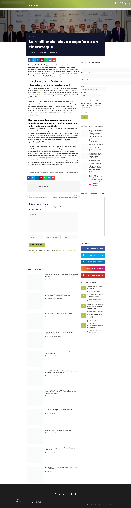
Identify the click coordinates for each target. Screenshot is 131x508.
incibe (51, 173)
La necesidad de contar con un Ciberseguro (58, 313)
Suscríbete (70, 488)
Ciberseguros (33, 6)
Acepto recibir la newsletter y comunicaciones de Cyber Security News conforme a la (92, 104)
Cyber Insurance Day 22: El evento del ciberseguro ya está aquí (61, 275)
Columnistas (92, 3)
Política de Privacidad (34, 488)
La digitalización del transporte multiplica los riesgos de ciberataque (61, 468)
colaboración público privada (39, 173)
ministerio (62, 173)
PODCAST (103, 3)
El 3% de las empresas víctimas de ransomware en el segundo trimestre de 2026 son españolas (61, 429)
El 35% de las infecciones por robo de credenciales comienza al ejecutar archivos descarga (95, 178)
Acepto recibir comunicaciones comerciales (91, 111)
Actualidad (32, 3)
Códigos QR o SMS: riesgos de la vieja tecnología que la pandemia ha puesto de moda (61, 371)
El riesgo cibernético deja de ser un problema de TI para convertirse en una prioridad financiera (95, 166)
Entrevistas (81, 3)
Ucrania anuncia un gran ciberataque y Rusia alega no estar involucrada (95, 316)
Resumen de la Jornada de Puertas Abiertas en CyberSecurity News (59, 333)
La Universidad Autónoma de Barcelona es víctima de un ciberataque (95, 325)
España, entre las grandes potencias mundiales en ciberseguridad (95, 306)
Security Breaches (41, 36)
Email (90, 291)
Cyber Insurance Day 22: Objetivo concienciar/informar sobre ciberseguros (57, 294)
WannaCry (39, 92)
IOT (56, 452)
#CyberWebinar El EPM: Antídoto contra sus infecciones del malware (58, 410)
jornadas (55, 173)
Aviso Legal (57, 488)
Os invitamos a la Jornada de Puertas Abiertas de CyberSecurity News (60, 352)
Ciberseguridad (50, 433)
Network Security (96, 291)
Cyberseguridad (59, 3)
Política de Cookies (46, 488)
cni (30, 173)
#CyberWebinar (51, 336)
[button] (129, 3)
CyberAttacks (58, 433)
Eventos (49, 278)
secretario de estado (72, 173)
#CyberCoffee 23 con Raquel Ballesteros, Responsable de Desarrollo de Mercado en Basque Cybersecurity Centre (60, 392)
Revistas (72, 3)
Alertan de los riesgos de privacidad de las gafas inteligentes (60, 448)
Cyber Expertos (57, 375)
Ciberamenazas (45, 3)
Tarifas (63, 488)
